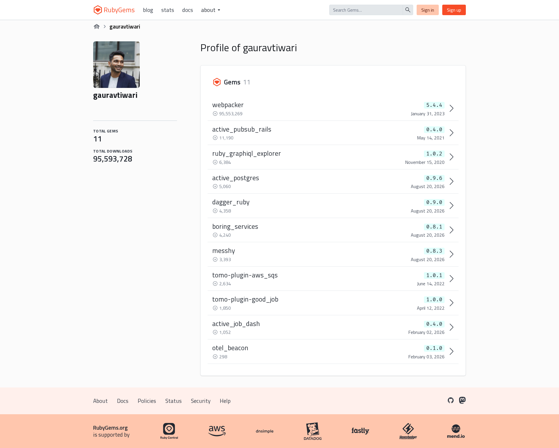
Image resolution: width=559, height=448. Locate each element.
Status (173, 400)
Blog (148, 10)
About (100, 400)
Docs (187, 10)
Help (225, 400)
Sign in (427, 9)
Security (200, 400)
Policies (147, 400)
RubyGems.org (110, 427)
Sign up (454, 9)
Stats (167, 10)
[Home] (96, 26)
